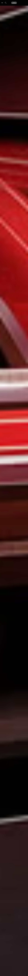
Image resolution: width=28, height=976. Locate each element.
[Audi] (14, 3)
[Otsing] (6, 3)
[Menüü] (2, 3)
